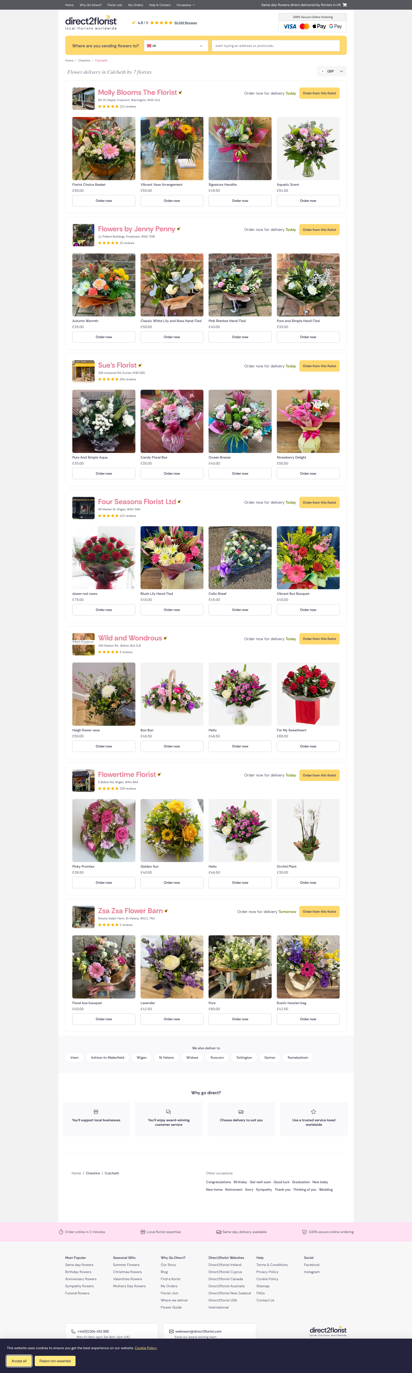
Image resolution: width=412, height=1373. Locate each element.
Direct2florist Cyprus (225, 1272)
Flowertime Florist (127, 774)
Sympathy (264, 1189)
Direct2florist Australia (227, 1286)
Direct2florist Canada (226, 1279)
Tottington (244, 1057)
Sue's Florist (117, 365)
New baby (320, 1182)
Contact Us (265, 1300)
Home (69, 5)
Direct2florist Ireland (225, 1265)
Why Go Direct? (91, 5)
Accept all (19, 1360)
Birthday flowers (78, 1272)
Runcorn (217, 1057)
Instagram (312, 1272)
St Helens (166, 1057)
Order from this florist (319, 93)
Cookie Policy (267, 1279)
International (219, 1307)
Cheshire (84, 60)
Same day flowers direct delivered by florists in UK (301, 5)
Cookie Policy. (146, 1348)
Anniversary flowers (81, 1279)
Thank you (283, 1189)
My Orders (135, 5)
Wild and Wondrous (130, 638)
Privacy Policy (267, 1272)
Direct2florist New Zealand (230, 1293)
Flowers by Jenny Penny (136, 229)
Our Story (168, 1265)
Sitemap (263, 1286)
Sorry (249, 1189)
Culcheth (101, 60)
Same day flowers (79, 1265)
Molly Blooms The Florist (137, 92)
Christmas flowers (127, 1272)
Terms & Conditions (272, 1265)
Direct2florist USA (223, 1300)
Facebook (312, 1265)
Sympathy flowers (79, 1286)
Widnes (192, 1057)
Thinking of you (304, 1189)
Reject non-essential (55, 1360)
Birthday (240, 1182)
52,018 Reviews (185, 23)
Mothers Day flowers (129, 1286)
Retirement (233, 1189)
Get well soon (260, 1182)
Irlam (75, 1057)
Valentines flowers (127, 1279)
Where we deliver (174, 1300)
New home (214, 1189)
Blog (164, 1272)
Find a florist (170, 1279)
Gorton (269, 1057)
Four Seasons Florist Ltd (137, 501)
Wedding (326, 1189)
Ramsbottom (298, 1057)
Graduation (301, 1182)
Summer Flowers (126, 1265)
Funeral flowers (77, 1293)
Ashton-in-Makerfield (107, 1057)
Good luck (281, 1182)
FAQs (260, 1293)
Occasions (184, 5)
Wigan (142, 1057)
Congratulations (218, 1182)
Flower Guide (171, 1307)
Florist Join (115, 5)
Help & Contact (160, 5)
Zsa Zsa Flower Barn (130, 911)
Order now (104, 200)
